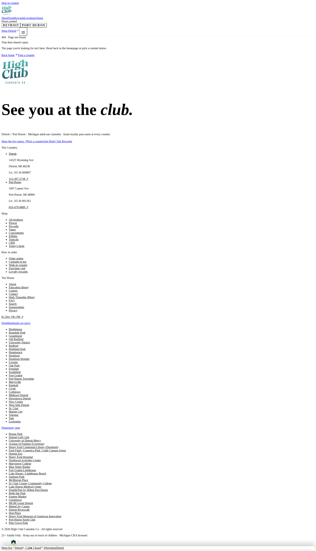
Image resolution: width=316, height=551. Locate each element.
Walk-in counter (18, 265)
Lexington (15, 421)
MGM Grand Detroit (21, 503)
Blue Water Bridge (19, 466)
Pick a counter (35, 141)
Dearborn (14, 355)
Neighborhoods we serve (15, 323)
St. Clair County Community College (30, 483)
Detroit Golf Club (19, 437)
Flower (13, 223)
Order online (16, 258)
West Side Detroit (19, 405)
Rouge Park (15, 434)
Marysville (15, 382)
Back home (8, 55)
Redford (13, 345)
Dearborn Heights (19, 359)
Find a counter (26, 55)
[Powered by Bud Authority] (16, 544)
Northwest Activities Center (25, 460)
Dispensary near (10, 427)
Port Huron (33, 25)
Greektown (15, 499)
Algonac (14, 414)
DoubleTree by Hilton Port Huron (28, 490)
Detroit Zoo (15, 453)
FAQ (12, 300)
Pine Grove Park (18, 522)
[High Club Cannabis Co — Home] (6, 14)
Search (13, 303)
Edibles (13, 236)
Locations (30, 18)
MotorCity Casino (19, 506)
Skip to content (10, 3)
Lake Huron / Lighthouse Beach (27, 473)
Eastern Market (17, 496)
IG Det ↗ (7, 316)
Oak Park (14, 365)
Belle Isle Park (17, 493)
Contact (13, 294)
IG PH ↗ (18, 316)
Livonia (13, 362)
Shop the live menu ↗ (14, 141)
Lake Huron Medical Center (25, 486)
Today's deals (16, 246)
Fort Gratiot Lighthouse (22, 470)
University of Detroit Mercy (25, 440)
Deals (10, 18)
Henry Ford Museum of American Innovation (35, 516)
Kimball (13, 385)
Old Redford (16, 339)
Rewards (19, 18)
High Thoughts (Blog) (22, 297)
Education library (19, 287)
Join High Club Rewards (57, 141)
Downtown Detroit (20, 398)
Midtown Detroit (18, 395)
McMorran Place (18, 480)
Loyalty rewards (18, 271)
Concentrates (16, 232)
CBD (12, 242)
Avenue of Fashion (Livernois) (26, 443)
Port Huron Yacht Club (22, 519)
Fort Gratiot (15, 375)
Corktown (14, 391)
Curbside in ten (17, 261)
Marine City (16, 411)
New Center (16, 401)
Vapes (12, 229)
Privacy (13, 310)
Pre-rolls (13, 226)
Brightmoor (15, 329)
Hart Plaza (15, 513)
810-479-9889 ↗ (18, 207)
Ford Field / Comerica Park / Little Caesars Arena (37, 450)
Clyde (12, 388)
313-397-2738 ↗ (18, 178)
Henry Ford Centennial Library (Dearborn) (33, 447)
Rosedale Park (17, 332)
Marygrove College (20, 463)
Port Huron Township (21, 378)
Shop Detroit (8, 30)
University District (19, 342)
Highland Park (17, 349)
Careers (13, 290)
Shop (4, 18)
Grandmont (15, 335)
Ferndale (14, 368)
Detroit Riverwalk (19, 509)
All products (16, 219)
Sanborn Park (17, 476)
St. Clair (13, 408)
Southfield (15, 372)
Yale (11, 418)
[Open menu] (23, 31)
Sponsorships (16, 307)
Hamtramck (15, 352)
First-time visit (17, 268)
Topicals (13, 239)
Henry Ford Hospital (21, 457)
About (39, 18)
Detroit (11, 25)
